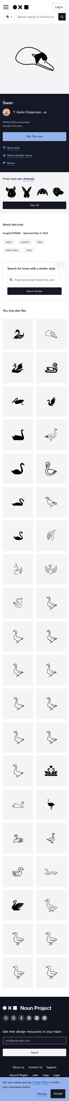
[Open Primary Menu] (5, 7)
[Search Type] (9, 16)
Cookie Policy (40, 1082)
